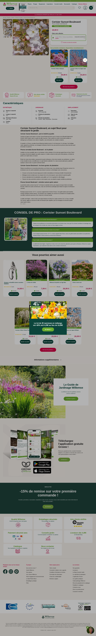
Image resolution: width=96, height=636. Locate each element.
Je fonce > (48, 329)
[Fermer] (64, 304)
